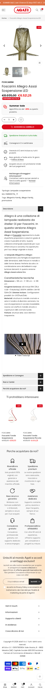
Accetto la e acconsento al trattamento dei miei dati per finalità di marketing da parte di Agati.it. (23, 590)
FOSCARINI (8, 82)
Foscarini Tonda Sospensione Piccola (32, 436)
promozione (7, 200)
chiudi (43, 3)
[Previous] (4, 45)
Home (4, 18)
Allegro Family (27, 197)
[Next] (40, 45)
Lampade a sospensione (20, 190)
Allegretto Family (14, 197)
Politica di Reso (17, 159)
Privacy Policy (21, 587)
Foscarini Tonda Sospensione (9, 436)
